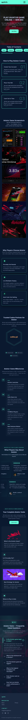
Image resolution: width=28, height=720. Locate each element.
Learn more (14, 522)
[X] (3, 713)
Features (18, 50)
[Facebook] (8, 713)
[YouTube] (5, 713)
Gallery (11, 50)
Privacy (16, 702)
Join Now (14, 31)
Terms (3, 704)
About (3, 702)
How (4, 50)
